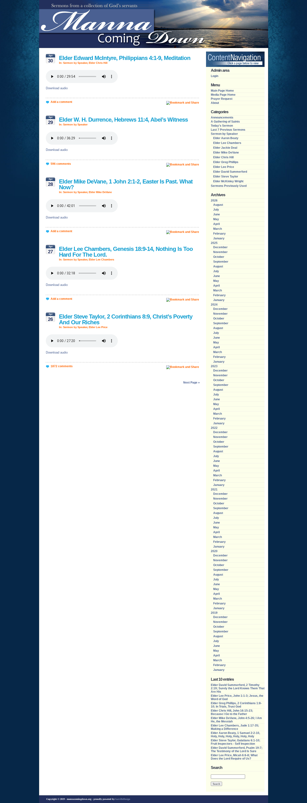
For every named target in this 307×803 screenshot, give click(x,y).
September (220, 261)
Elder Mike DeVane (100, 192)
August (218, 205)
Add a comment (61, 102)
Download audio (57, 88)
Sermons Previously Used (229, 186)
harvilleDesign (122, 799)
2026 (214, 200)
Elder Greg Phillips (225, 162)
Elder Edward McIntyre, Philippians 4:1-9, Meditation (124, 58)
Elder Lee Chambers (101, 259)
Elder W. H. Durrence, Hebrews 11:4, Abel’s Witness (123, 119)
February (219, 233)
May (216, 219)
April (216, 224)
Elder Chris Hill (98, 62)
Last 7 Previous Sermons (228, 129)
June (216, 214)
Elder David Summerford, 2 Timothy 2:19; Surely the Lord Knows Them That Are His (238, 688)
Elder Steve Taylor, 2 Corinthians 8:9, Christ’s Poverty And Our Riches (125, 319)
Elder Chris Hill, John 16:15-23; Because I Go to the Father (232, 712)
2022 (214, 428)
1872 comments (62, 366)
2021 (214, 489)
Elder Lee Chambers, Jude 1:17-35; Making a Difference (235, 727)
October (218, 257)
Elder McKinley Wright (228, 181)
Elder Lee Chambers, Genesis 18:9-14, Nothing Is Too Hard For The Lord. (126, 252)
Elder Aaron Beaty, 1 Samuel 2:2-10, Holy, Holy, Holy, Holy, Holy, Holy (235, 734)
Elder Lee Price (98, 327)
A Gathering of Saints (225, 121)
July (216, 209)
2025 (214, 243)
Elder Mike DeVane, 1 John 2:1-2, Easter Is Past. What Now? (126, 184)
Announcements (222, 117)
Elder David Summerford (230, 171)
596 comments (61, 163)
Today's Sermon (222, 125)
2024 (214, 304)
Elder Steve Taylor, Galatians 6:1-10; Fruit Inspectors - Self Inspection (235, 742)
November (220, 252)
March (217, 228)
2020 (214, 551)
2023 (214, 366)
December (220, 247)
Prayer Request (221, 98)
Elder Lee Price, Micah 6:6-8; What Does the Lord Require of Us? (234, 757)
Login (214, 76)
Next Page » (191, 382)
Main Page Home (222, 90)
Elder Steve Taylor (225, 176)
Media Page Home (223, 94)
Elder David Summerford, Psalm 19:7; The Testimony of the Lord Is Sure (236, 749)
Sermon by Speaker (75, 62)
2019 (214, 612)
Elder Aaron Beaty (225, 138)
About (215, 103)
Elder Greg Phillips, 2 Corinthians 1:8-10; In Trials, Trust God (236, 705)
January (218, 238)
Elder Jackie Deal (225, 147)
